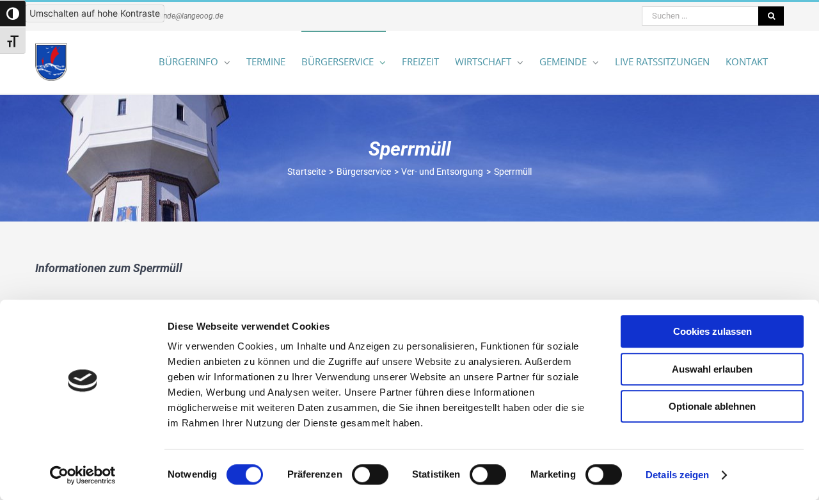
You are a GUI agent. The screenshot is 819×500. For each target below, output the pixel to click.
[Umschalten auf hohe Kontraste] (13, 13)
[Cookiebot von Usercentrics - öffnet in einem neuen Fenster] (83, 475)
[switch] (370, 474)
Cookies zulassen (712, 331)
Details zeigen (677, 474)
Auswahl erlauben (712, 369)
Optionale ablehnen (712, 406)
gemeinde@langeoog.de (183, 16)
